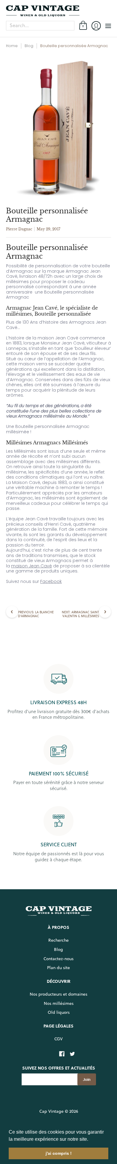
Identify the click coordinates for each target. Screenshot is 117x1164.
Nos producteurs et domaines (58, 994)
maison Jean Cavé (31, 566)
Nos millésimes (59, 1003)
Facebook (51, 581)
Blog (29, 45)
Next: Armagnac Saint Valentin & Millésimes (80, 614)
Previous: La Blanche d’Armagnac (36, 614)
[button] (90, 1139)
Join (87, 1079)
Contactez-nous (59, 959)
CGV (58, 1039)
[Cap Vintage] (58, 11)
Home (12, 45)
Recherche (58, 940)
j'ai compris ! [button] (59, 1153)
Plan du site (58, 968)
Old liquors (59, 1012)
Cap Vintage (51, 1111)
